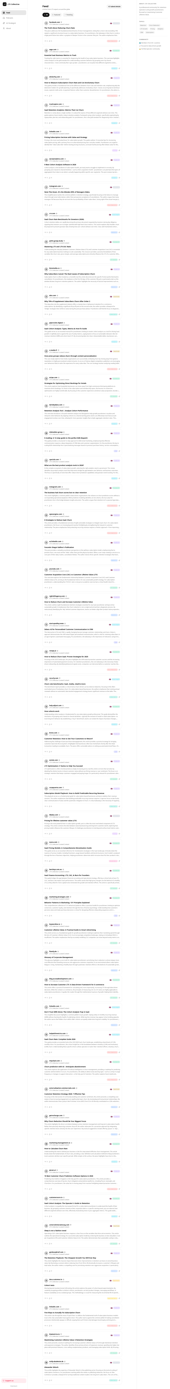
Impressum (13, 1386)
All (47, 15)
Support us (9, 1381)
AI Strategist (11, 23)
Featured (57, 15)
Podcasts (9, 18)
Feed (8, 13)
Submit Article (115, 7)
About (8, 28)
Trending (69, 15)
